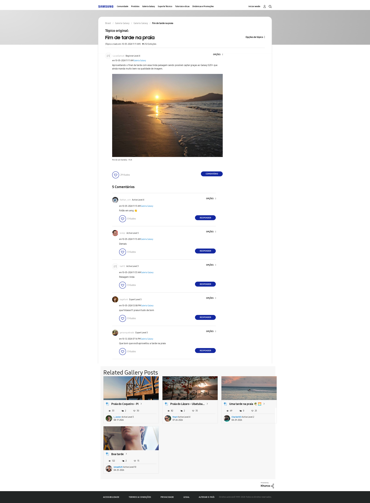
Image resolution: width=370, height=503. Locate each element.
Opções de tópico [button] (254, 37)
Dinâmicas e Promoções (203, 6)
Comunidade (122, 6)
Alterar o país (207, 497)
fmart (175, 417)
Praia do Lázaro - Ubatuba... (187, 404)
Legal (186, 497)
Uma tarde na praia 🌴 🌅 (245, 404)
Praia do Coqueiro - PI (125, 404)
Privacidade (167, 497)
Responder (205, 218)
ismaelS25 (118, 467)
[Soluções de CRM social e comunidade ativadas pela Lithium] (267, 485)
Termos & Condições (140, 497)
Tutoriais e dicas (182, 6)
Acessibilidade (111, 497)
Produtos (135, 6)
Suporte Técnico (165, 6)
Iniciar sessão (254, 6)
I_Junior (117, 417)
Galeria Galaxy (148, 6)
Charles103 (237, 417)
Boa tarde (117, 454)
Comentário (212, 174)
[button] (218, 54)
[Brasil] (105, 6)
